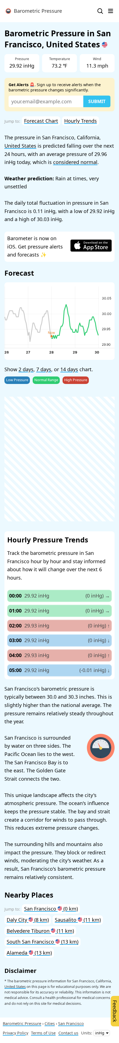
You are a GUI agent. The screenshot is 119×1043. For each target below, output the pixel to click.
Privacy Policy (15, 1033)
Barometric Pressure (36, 10)
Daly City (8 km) (28, 919)
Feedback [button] (115, 1011)
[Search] (100, 11)
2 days (26, 369)
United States (20, 145)
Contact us (68, 1033)
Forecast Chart (41, 120)
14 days (69, 369)
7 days (43, 369)
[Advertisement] (59, 459)
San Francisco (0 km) (51, 908)
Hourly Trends (80, 120)
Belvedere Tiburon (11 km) (40, 930)
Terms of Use (43, 1033)
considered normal (75, 162)
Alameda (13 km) (29, 952)
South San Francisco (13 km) (42, 941)
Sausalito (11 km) (78, 919)
